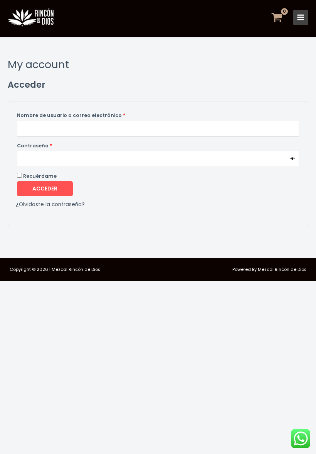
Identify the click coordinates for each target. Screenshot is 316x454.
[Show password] (292, 159)
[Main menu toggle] (300, 17)
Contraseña (49, 145)
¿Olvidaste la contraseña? (50, 204)
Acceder (44, 188)
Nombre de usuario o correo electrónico (86, 115)
